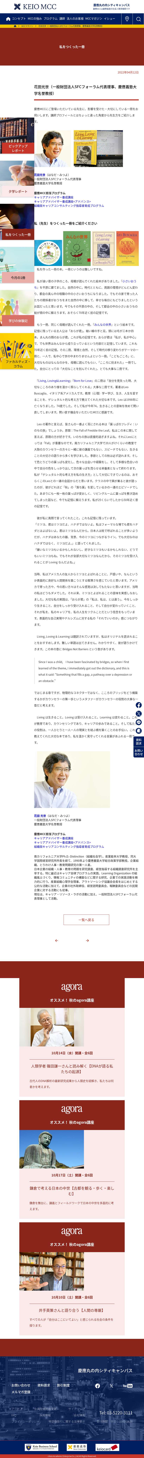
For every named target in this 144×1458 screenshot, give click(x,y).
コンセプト (19, 18)
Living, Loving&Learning (54, 380)
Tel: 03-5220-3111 (116, 1412)
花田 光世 (40, 816)
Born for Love (83, 380)
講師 (62, 18)
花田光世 (39, 175)
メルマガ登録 (20, 1391)
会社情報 (79, 1415)
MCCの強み (35, 18)
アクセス (16, 1409)
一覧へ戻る (86, 919)
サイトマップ (76, 1409)
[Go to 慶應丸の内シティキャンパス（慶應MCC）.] (15, 26)
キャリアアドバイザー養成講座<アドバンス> (62, 201)
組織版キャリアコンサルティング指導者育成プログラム (69, 205)
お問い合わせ (139, 752)
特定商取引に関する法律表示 (67, 1421)
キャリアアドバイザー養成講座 (53, 197)
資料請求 (139, 741)
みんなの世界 (102, 324)
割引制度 (63, 1385)
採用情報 (45, 1415)
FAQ (13, 1415)
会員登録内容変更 (45, 1409)
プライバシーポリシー (25, 1421)
